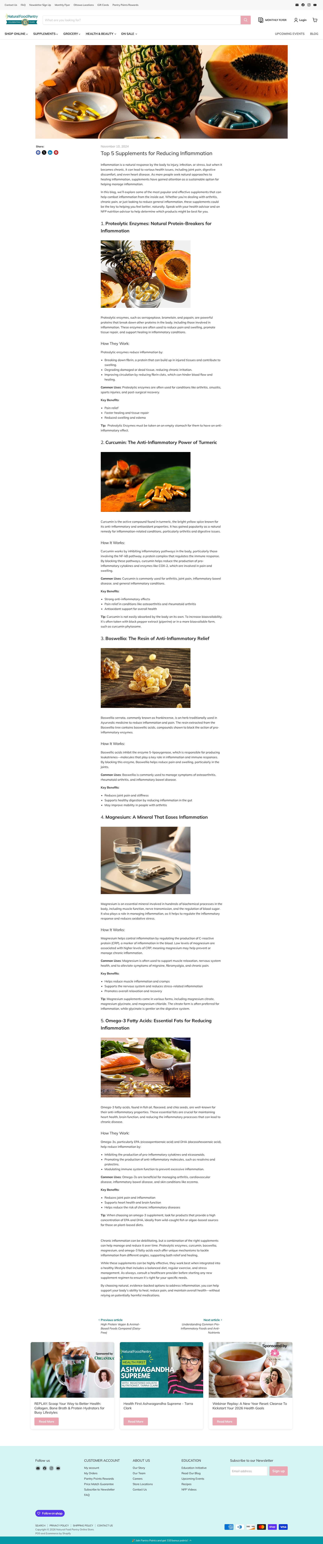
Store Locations (143, 1484)
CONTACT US (105, 1525)
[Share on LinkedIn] (50, 152)
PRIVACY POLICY (59, 1525)
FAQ (23, 5)
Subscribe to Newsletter (99, 1489)
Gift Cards (103, 5)
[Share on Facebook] (38, 152)
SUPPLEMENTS (44, 34)
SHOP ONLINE (15, 34)
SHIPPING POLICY (83, 1525)
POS (37, 1533)
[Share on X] (44, 152)
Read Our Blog (191, 1473)
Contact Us (11, 5)
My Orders (90, 1473)
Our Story (139, 1468)
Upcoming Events (193, 1478)
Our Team (139, 1473)
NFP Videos (189, 1489)
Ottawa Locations (84, 5)
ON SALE (128, 34)
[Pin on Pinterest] (56, 152)
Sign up (278, 1471)
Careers (137, 1478)
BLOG (314, 34)
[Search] (246, 20)
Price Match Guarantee (99, 1484)
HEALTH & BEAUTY (100, 34)
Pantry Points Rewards (125, 5)
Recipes (186, 1484)
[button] (161, 1540)
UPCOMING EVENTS (289, 34)
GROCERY (71, 34)
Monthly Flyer (62, 5)
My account (91, 1468)
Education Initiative (194, 1468)
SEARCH (40, 1525)
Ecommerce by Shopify (58, 1533)
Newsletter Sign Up (40, 5)
